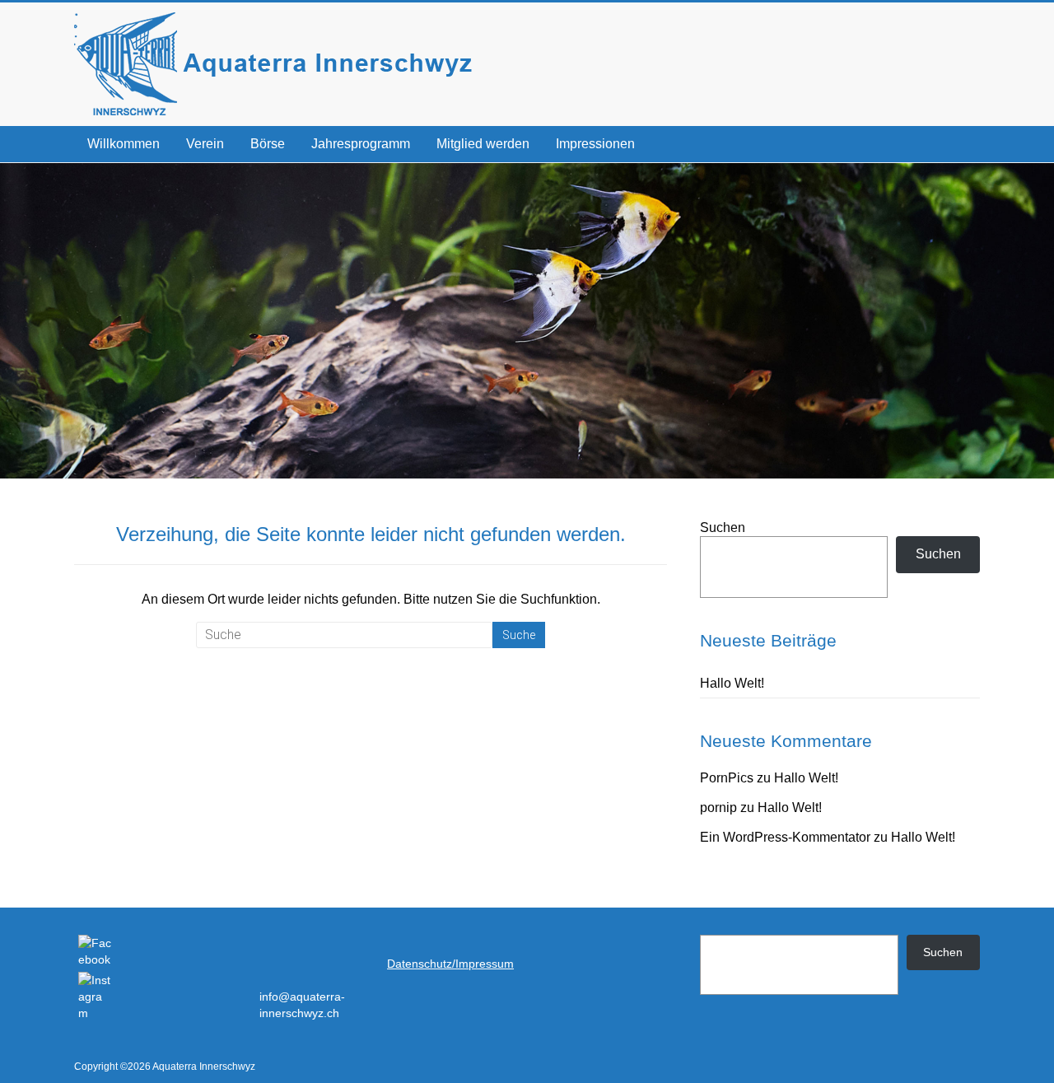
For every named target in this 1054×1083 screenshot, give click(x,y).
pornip (718, 808)
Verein (205, 144)
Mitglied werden (482, 144)
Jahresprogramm (360, 144)
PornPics (726, 778)
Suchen (722, 527)
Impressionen (595, 144)
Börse (267, 144)
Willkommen (123, 144)
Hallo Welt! (732, 683)
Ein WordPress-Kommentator (785, 837)
